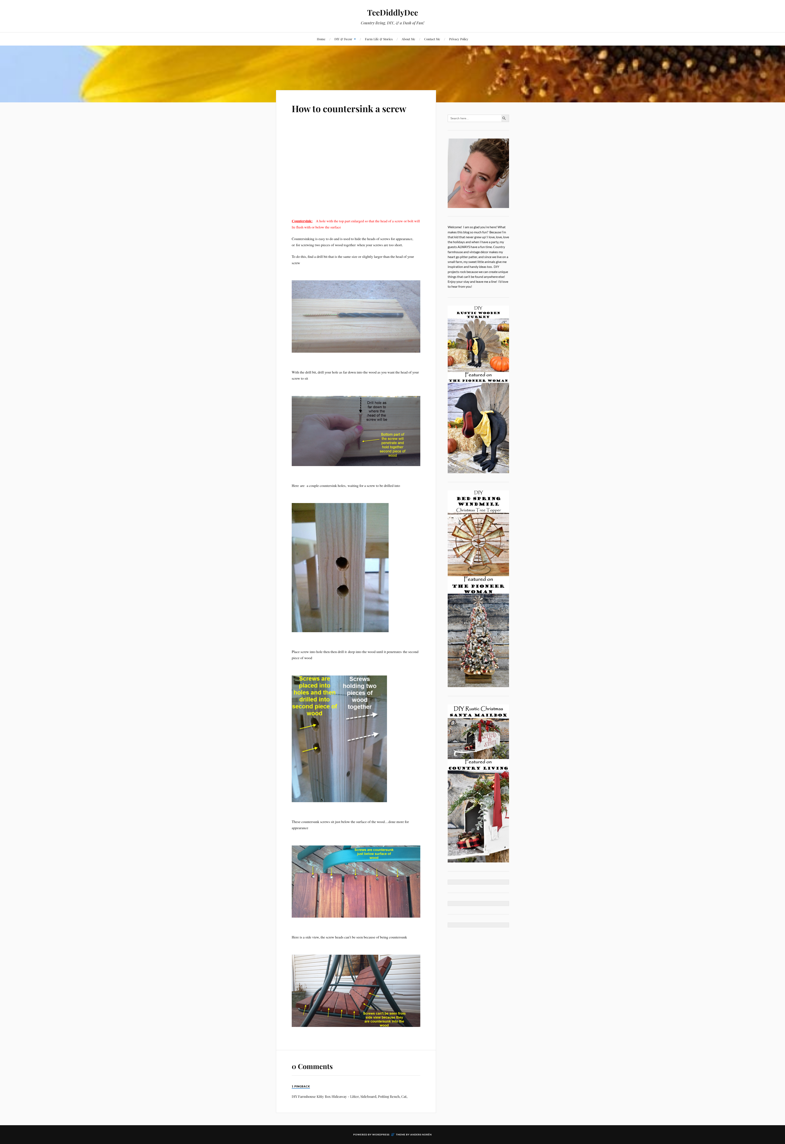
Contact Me (432, 39)
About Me (408, 39)
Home (321, 39)
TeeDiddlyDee (392, 12)
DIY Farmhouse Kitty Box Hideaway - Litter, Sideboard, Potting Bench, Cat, (349, 1096)
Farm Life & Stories (379, 39)
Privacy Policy (458, 39)
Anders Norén (421, 1134)
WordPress (380, 1134)
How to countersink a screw (349, 108)
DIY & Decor (343, 39)
